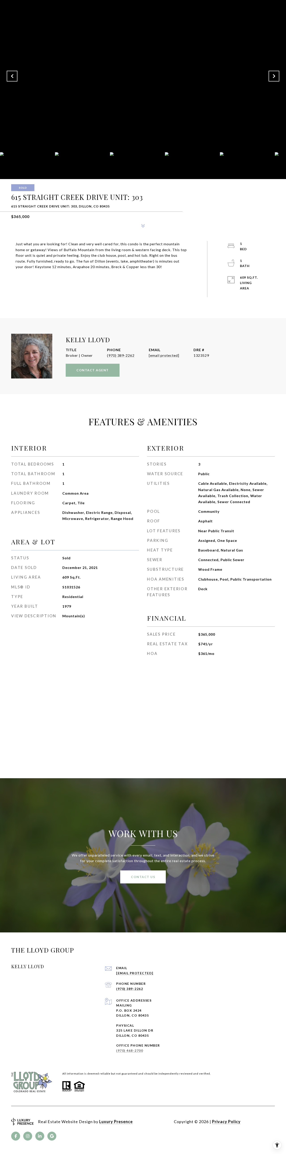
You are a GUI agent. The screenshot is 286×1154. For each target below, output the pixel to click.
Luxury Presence (116, 1121)
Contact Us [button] (143, 877)
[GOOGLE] (51, 1136)
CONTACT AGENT (92, 370)
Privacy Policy (226, 1121)
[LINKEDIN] (39, 1136)
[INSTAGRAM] (27, 1136)
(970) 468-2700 (129, 1050)
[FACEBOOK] (15, 1136)
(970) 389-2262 (121, 355)
